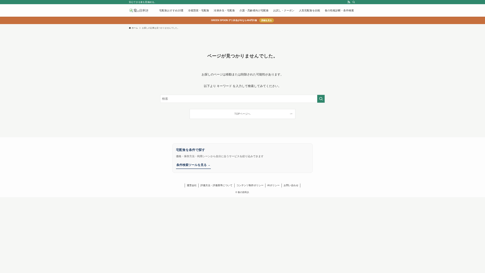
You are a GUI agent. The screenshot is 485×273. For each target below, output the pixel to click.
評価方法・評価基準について (216, 185)
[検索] (353, 2)
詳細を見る (266, 20)
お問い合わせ (291, 185)
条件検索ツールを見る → (193, 164)
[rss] (348, 2)
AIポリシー (273, 185)
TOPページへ (242, 113)
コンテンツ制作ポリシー (250, 185)
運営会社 (192, 185)
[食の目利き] (139, 10)
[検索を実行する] (321, 99)
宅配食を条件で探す (190, 150)
